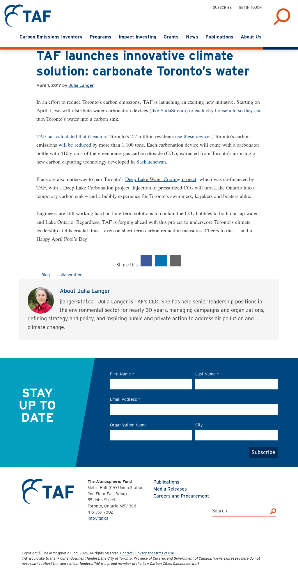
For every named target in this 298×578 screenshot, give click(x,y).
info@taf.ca (98, 518)
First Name (122, 374)
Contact (126, 553)
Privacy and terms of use (154, 553)
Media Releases (170, 489)
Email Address (125, 399)
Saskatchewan (151, 161)
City (199, 425)
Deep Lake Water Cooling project (160, 178)
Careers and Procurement (181, 496)
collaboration (70, 274)
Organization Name (128, 425)
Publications (166, 482)
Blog (45, 274)
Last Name (207, 374)
